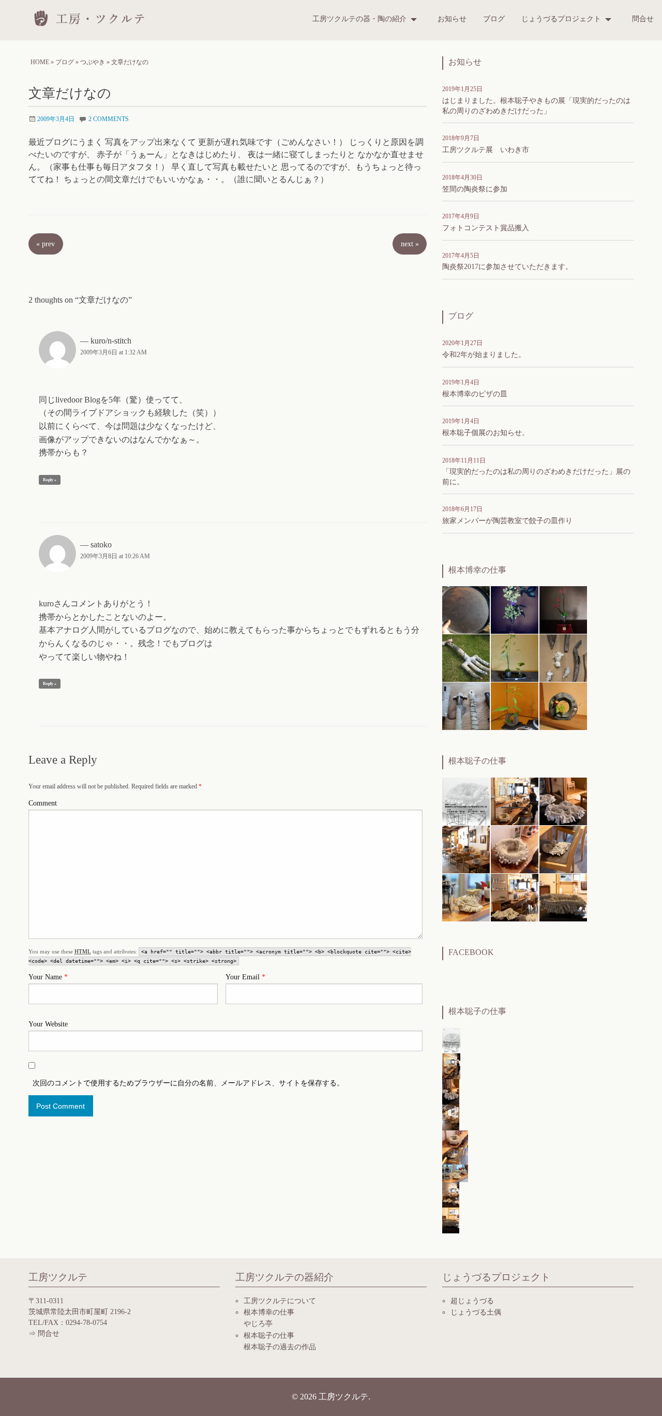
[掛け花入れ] (563, 657)
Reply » (49, 480)
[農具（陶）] (466, 657)
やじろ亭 (258, 1324)
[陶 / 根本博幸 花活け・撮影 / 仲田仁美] (563, 609)
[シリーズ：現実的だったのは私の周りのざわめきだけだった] (563, 800)
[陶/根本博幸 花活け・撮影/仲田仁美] (514, 609)
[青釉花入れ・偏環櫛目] (563, 705)
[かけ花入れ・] (466, 705)
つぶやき (92, 62)
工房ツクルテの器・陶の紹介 (359, 19)
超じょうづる (472, 1301)
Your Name (48, 977)
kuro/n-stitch (111, 340)
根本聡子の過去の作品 (280, 1347)
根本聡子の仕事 (269, 1335)
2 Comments (108, 119)
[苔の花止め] (514, 657)
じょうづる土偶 (475, 1312)
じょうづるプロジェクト (561, 19)
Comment (42, 803)
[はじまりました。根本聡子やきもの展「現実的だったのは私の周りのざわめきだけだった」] (466, 800)
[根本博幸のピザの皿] (466, 609)
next (410, 244)
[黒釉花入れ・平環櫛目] (514, 705)
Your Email (245, 977)
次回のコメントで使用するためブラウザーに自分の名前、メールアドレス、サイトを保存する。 (188, 1083)
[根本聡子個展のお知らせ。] (514, 800)
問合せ (643, 19)
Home (40, 62)
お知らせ (452, 19)
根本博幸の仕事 (269, 1312)
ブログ (494, 19)
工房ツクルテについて (280, 1301)
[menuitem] (366, 19)
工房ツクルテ (93, 18)
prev (45, 244)
